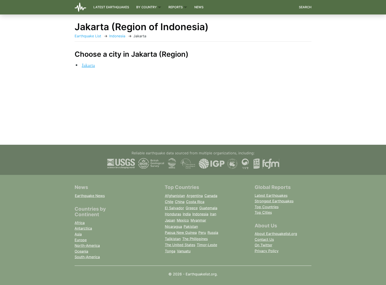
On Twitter (263, 245)
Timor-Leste (207, 245)
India (187, 214)
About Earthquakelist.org (276, 233)
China (180, 201)
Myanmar (198, 220)
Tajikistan (173, 239)
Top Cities (263, 212)
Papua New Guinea (181, 232)
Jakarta (88, 65)
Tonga (170, 251)
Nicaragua (173, 226)
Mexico (183, 220)
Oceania (81, 251)
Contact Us (264, 239)
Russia (213, 232)
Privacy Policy (267, 251)
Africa (80, 222)
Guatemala (208, 208)
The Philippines (195, 239)
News (198, 7)
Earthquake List (88, 36)
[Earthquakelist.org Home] (82, 7)
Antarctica (83, 228)
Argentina (195, 195)
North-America (87, 245)
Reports (176, 7)
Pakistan (191, 226)
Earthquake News (90, 195)
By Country (147, 7)
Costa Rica (195, 201)
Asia (78, 234)
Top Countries (267, 207)
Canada (210, 195)
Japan (170, 220)
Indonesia (117, 36)
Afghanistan (175, 195)
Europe (81, 240)
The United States (180, 245)
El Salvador (174, 208)
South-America (87, 257)
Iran (213, 214)
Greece (192, 208)
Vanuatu (184, 251)
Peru (202, 232)
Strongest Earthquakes (274, 201)
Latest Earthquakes (111, 7)
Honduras (173, 214)
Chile (169, 201)
